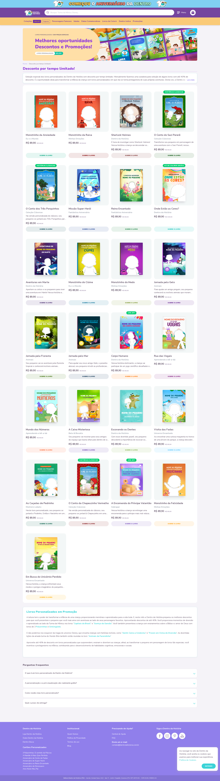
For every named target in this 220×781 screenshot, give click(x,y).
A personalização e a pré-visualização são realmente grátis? (51, 683)
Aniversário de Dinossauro (33, 766)
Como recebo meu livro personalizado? (42, 693)
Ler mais (191, 79)
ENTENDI (208, 766)
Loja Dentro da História (32, 734)
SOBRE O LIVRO (46, 155)
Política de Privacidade (76, 738)
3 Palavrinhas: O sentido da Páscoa (37, 753)
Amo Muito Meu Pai (30, 769)
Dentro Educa (28, 742)
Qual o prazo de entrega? (36, 703)
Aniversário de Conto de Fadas (35, 758)
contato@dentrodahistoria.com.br (125, 745)
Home (25, 64)
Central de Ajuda (119, 734)
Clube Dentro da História (33, 738)
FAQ (113, 738)
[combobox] (109, 12)
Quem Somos (72, 734)
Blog (69, 746)
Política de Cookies (187, 760)
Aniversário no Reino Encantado (36, 763)
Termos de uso (73, 742)
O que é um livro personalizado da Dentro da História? (48, 673)
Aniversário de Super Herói (34, 761)
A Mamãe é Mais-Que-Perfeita (35, 755)
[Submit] (48, 12)
